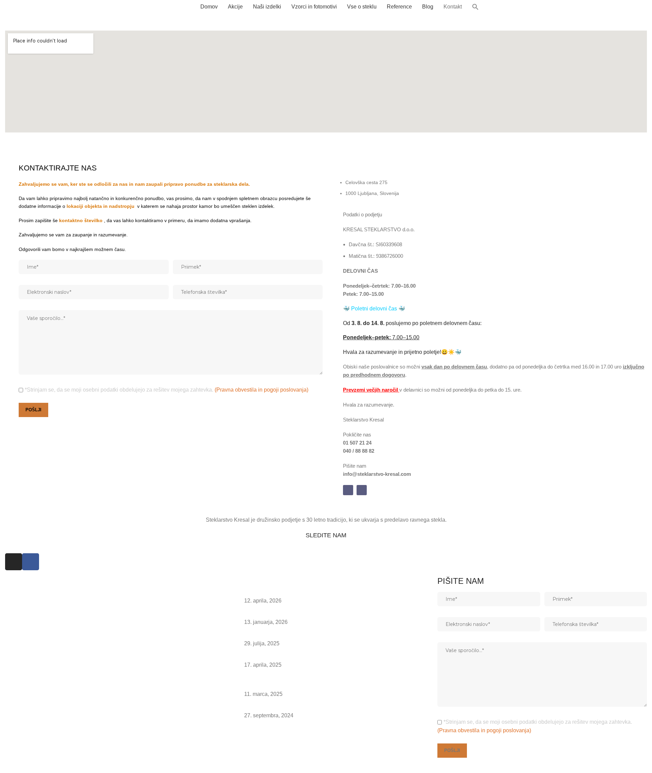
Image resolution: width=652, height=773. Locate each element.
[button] (475, 7)
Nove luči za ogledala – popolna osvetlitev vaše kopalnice (314, 635)
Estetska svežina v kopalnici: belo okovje (293, 657)
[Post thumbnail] (229, 597)
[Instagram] (348, 490)
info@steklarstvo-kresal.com (42, 741)
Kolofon (14, 765)
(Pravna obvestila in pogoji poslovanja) (261, 390)
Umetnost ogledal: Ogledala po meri (287, 707)
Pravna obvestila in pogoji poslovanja (50, 756)
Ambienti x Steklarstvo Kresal (279, 614)
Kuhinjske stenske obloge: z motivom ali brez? (300, 592)
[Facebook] (362, 490)
